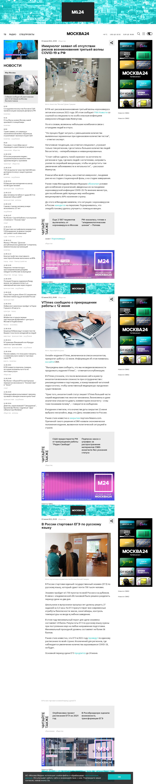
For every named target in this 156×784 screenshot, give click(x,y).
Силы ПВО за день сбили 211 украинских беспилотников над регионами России (20, 295)
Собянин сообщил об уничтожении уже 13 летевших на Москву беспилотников (19, 99)
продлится (80, 653)
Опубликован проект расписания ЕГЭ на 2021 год (65, 716)
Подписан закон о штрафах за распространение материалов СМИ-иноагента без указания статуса (94, 446)
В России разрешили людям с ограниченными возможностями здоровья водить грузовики (17, 158)
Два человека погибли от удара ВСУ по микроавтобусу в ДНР (19, 196)
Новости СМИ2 (47, 282)
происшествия (9, 189)
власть (6, 361)
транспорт (7, 164)
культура (7, 311)
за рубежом (15, 139)
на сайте (49, 362)
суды (5, 236)
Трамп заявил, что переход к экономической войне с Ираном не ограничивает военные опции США (18, 133)
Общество (62, 41)
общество (16, 150)
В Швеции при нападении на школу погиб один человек (18, 184)
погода (14, 275)
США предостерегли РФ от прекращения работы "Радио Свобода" (65, 442)
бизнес (6, 325)
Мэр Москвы (10, 73)
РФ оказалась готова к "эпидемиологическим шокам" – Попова (94, 222)
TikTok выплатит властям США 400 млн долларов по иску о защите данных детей (19, 172)
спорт (6, 223)
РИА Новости (101, 112)
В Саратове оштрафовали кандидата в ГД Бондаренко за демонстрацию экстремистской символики (20, 231)
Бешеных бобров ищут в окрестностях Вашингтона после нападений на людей (20, 332)
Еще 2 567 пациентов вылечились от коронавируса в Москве (65, 222)
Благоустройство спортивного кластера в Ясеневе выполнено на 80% (19, 257)
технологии (8, 150)
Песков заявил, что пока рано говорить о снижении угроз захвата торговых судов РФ (20, 356)
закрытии (75, 418)
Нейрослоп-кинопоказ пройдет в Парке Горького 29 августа (20, 307)
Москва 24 (78, 33)
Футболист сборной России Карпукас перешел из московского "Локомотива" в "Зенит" (20, 383)
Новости (12, 65)
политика (7, 114)
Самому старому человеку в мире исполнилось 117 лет (17, 207)
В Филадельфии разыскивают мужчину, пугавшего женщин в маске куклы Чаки (20, 395)
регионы (18, 200)
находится (60, 205)
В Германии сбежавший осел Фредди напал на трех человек (18, 343)
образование (50, 731)
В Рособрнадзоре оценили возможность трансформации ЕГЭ (96, 716)
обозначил (93, 183)
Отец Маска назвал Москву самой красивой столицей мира (17, 121)
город (6, 261)
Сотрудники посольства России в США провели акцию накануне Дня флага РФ (20, 109)
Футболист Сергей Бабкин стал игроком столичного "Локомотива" (20, 219)
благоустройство (21, 261)
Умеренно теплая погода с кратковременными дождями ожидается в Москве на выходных (17, 269)
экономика (13, 325)
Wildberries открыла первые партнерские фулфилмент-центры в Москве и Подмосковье (19, 319)
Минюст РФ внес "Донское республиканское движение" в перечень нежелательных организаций (20, 244)
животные (7, 336)
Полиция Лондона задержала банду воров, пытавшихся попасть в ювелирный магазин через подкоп (18, 283)
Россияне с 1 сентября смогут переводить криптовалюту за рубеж (19, 146)
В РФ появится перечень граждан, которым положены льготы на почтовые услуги (17, 369)
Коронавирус (58, 238)
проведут (93, 638)
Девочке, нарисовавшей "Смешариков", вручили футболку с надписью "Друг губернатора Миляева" (20, 407)
